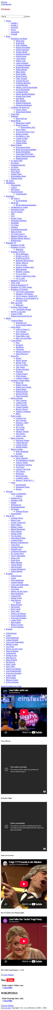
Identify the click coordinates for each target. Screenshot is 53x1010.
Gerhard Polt (11, 653)
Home (3, 686)
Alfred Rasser (11, 633)
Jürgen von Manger (13, 669)
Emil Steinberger (12, 638)
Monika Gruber (12, 644)
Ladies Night (11, 675)
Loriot (8, 635)
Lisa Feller (10, 647)
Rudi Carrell (11, 664)
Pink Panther (11, 678)
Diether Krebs (11, 655)
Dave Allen (10, 667)
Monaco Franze (12, 680)
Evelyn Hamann (12, 682)
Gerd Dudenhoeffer (13, 671)
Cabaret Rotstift (12, 640)
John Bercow (11, 658)
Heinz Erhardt (11, 660)
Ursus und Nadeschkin (15, 642)
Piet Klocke (10, 662)
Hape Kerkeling (12, 651)
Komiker (9, 686)
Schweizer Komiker (13, 673)
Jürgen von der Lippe (14, 649)
